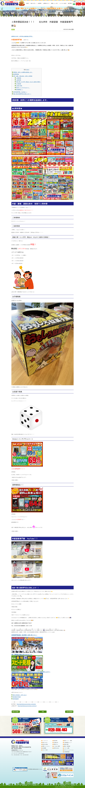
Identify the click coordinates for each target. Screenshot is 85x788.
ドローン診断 (66, 748)
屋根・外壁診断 (67, 746)
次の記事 (16, 711)
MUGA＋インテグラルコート (23, 87)
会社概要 (44, 748)
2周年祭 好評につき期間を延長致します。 (23, 72)
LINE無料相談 (66, 751)
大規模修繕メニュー (68, 742)
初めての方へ (33, 3)
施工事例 (70, 3)
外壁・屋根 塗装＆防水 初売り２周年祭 (22, 76)
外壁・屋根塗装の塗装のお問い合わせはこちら (21, 654)
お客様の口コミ (46, 3)
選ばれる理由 (45, 744)
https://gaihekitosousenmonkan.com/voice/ (27, 705)
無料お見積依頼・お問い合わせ (20, 695)
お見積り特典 (19, 85)
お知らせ (13, 29)
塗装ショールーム (45, 746)
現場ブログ (56, 744)
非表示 (27, 69)
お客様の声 (56, 742)
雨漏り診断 (66, 744)
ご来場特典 (18, 78)
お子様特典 (18, 83)
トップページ (45, 740)
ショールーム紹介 (62, 3)
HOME (27, 3)
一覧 (42, 711)
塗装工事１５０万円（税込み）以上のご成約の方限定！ (28, 81)
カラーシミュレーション (69, 749)
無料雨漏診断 (16, 698)
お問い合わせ (56, 748)
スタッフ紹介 (45, 749)
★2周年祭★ (16, 74)
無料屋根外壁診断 (17, 696)
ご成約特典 (18, 79)
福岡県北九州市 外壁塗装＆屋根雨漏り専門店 (22, 36)
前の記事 (69, 711)
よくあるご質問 (57, 746)
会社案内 (39, 3)
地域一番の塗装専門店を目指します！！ (22, 93)
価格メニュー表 (54, 3)
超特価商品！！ (19, 89)
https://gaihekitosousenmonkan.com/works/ (26, 704)
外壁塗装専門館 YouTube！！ (20, 92)
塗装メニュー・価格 (68, 740)
